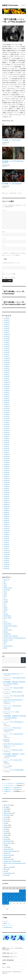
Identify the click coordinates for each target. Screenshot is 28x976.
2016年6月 (6, 562)
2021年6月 (6, 442)
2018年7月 (6, 512)
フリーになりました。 (9, 783)
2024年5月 (6, 372)
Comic (5, 592)
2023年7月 (6, 392)
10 (4, 897)
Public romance (8, 588)
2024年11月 (7, 360)
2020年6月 (7, 466)
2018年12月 (7, 502)
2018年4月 (6, 518)
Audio (5, 586)
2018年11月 (7, 504)
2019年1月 (6, 500)
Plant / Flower (8, 618)
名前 (3, 231)
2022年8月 (6, 414)
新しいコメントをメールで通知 (8, 273)
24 (4, 903)
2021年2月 (6, 450)
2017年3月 (6, 544)
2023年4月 (6, 398)
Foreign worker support (10, 626)
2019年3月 (6, 496)
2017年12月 (7, 526)
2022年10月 (7, 410)
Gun (5, 644)
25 (7, 903)
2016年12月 (7, 550)
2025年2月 (6, 354)
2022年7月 (6, 416)
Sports (5, 642)
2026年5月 (7, 324)
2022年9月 (7, 412)
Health (5, 608)
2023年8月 (6, 390)
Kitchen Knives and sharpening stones (15, 638)
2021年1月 (6, 452)
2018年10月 (7, 506)
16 (24, 897)
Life (5, 604)
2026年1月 (6, 332)
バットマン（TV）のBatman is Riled (13, 688)
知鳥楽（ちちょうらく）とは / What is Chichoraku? (12, 948)
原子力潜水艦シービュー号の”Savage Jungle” (12, 183)
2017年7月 (6, 536)
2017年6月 (6, 538)
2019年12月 (7, 478)
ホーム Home (6, 967)
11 (7, 897)
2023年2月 (6, 402)
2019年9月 (6, 484)
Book (5, 584)
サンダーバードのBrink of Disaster (13, 692)
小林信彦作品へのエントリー (9, 956)
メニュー (23, 5)
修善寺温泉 (6, 740)
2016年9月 (6, 556)
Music (5, 596)
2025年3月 (6, 352)
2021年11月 (7, 432)
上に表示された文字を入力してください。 (11, 262)
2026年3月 (6, 328)
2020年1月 (6, 476)
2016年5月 (6, 564)
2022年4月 (6, 422)
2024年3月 (6, 376)
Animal (6, 614)
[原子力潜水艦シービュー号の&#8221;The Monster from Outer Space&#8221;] (13, 153)
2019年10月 (7, 482)
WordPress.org (8, 927)
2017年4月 (6, 542)
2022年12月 (7, 406)
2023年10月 (7, 386)
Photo (5, 594)
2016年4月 (6, 566)
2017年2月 (6, 546)
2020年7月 (6, 464)
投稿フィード (7, 923)
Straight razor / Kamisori (11, 636)
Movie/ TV (20, 193)
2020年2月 (6, 474)
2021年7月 (6, 440)
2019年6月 (6, 490)
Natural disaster (8, 646)
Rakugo (6, 632)
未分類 (5, 648)
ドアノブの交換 (8, 766)
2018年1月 (6, 524)
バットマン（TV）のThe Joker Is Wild (14, 696)
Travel (5, 622)
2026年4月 (7, 326)
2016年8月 (6, 558)
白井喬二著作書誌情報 (8, 960)
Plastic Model (7, 624)
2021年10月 (7, 434)
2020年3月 (6, 472)
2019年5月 (6, 492)
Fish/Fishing (7, 616)
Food (5, 606)
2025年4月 (6, 350)
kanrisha (6, 193)
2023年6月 (6, 394)
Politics (6, 610)
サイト (3, 245)
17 (3, 900)
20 (14, 900)
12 (10, 897)
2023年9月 (6, 388)
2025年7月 (6, 344)
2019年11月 (7, 480)
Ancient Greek (8, 630)
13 (14, 897)
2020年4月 (6, 470)
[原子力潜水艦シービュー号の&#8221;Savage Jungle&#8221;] (13, 175)
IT (4, 620)
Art (4, 598)
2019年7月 (6, 488)
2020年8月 (6, 462)
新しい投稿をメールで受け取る (8, 277)
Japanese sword (8, 640)
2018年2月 (6, 522)
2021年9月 (6, 436)
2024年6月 (7, 370)
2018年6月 (6, 514)
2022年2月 (6, 426)
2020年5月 (6, 468)
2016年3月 (6, 568)
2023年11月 (7, 384)
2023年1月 (6, 404)
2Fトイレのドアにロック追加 (11, 712)
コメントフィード (8, 925)
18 (7, 900)
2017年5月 (6, 540)
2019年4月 (6, 494)
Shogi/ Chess (7, 634)
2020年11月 (7, 456)
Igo (4, 582)
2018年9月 (6, 508)
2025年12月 (7, 334)
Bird (5, 612)
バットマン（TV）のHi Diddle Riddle (13, 770)
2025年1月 (6, 356)
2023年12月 (7, 382)
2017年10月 (7, 530)
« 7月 (6, 909)
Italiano (6, 628)
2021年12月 (7, 430)
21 (17, 900)
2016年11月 (7, 552)
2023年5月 (6, 396)
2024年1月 (6, 380)
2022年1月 (6, 428)
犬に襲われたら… (8, 787)
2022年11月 (7, 408)
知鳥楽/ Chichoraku (10, 5)
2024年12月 (7, 358)
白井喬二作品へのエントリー (9, 953)
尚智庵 (4, 963)
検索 (3, 656)
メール (4, 238)
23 (24, 900)
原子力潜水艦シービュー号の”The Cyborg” (11, 140)
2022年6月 (7, 418)
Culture (6, 600)
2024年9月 (7, 364)
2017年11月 (6, 528)
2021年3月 (6, 448)
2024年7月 (6, 368)
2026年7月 (6, 320)
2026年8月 (7, 318)
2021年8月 (6, 438)
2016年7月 (6, 560)
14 (17, 897)
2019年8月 (6, 486)
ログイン (6, 921)
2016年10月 (7, 554)
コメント (4, 210)
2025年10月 (7, 338)
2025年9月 (7, 340)
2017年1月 (6, 548)
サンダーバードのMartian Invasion (13, 750)
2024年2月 (6, 378)
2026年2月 (7, 330)
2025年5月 (6, 348)
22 (20, 900)
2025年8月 (6, 342)
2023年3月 (6, 400)
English (6, 602)
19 (10, 900)
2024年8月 (6, 366)
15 (20, 897)
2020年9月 (7, 460)
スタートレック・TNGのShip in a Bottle (14, 678)
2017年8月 (6, 534)
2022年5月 (6, 420)
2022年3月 (6, 424)
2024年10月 (7, 362)
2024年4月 (6, 374)
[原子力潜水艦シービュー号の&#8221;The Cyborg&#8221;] (13, 132)
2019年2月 (6, 498)
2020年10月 (7, 458)
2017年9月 (6, 532)
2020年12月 (7, 454)
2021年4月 (6, 446)
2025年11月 (7, 336)
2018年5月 (6, 516)
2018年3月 (6, 520)
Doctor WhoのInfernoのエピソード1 (13, 674)
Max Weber (7, 590)
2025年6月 (7, 346)
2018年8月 (6, 510)
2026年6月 (7, 322)
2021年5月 (6, 444)
